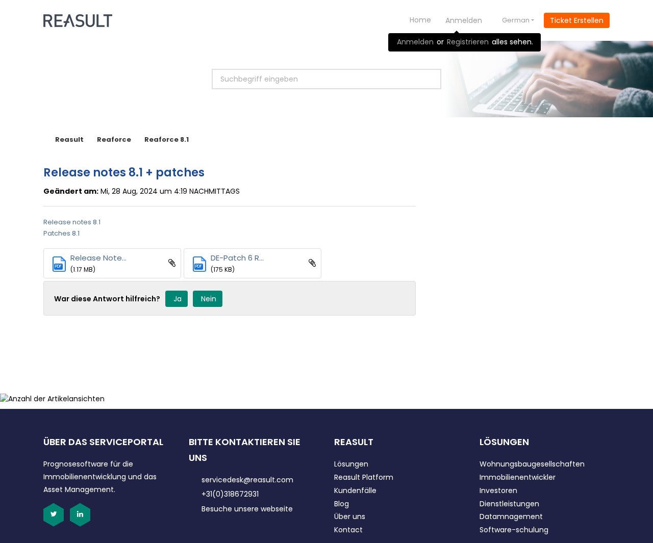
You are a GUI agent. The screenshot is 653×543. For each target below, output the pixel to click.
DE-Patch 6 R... (237, 257)
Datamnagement (511, 516)
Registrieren (468, 42)
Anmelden (415, 42)
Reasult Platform (363, 477)
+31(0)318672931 (230, 494)
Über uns (349, 516)
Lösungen (351, 464)
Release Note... (98, 257)
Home (420, 20)
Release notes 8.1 (72, 222)
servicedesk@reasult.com (247, 480)
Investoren (498, 490)
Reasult (69, 139)
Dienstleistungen (509, 504)
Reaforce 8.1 (166, 139)
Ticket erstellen (577, 20)
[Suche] (422, 79)
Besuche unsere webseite (247, 509)
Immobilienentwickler (518, 477)
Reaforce (114, 139)
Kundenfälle (355, 490)
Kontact (348, 530)
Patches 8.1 (61, 233)
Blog (341, 504)
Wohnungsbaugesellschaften (532, 464)
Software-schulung (514, 530)
